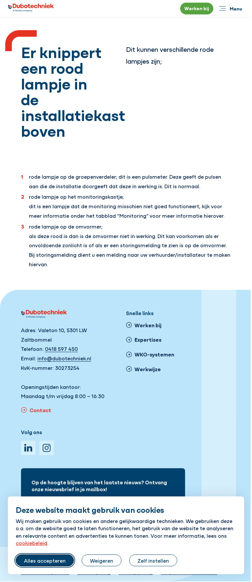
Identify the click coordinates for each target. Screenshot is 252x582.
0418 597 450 (61, 348)
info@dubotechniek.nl (64, 358)
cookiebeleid (31, 542)
